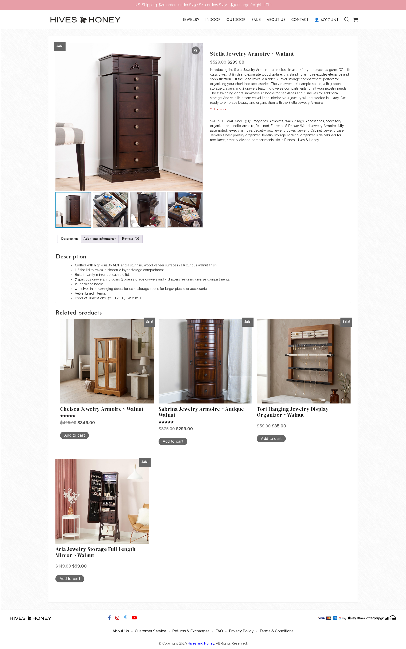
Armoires (276, 121)
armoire (248, 126)
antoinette (233, 126)
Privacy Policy (241, 631)
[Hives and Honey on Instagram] (117, 617)
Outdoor (236, 20)
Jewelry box (263, 130)
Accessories (314, 121)
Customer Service (150, 631)
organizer (307, 135)
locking (293, 135)
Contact (299, 20)
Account (329, 20)
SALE (256, 20)
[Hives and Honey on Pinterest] (125, 617)
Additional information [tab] (99, 239)
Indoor (213, 20)
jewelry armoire (240, 130)
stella (279, 140)
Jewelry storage (273, 135)
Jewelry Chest (221, 135)
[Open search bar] (344, 19)
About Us (276, 20)
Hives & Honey (308, 140)
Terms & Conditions (276, 631)
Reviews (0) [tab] (130, 239)
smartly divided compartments (250, 140)
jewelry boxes (285, 130)
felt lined (262, 126)
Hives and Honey (201, 643)
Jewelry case (334, 130)
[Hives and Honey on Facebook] (109, 617)
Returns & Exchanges (191, 631)
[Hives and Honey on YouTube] (134, 617)
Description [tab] (69, 239)
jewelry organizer (246, 135)
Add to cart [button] (74, 435)
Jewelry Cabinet (309, 130)
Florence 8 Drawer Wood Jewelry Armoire (303, 126)
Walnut (290, 121)
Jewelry (191, 20)
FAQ (219, 631)
